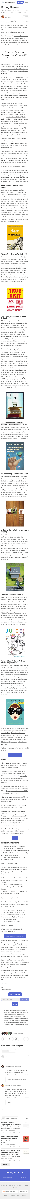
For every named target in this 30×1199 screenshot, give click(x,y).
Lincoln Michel (15, 776)
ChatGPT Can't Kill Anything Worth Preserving (11, 1124)
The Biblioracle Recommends (14, 787)
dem (3, 185)
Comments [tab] (5, 1051)
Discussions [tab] (14, 1118)
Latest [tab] (7, 1118)
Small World (10, 735)
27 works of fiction (22, 797)
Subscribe (20, 2)
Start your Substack (10, 1191)
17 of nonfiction (9, 799)
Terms (20, 1185)
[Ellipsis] (27, 1066)
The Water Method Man (10, 316)
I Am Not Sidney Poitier (13, 117)
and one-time (20, 786)
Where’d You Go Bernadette (12, 661)
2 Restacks (20, 1033)
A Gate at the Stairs (8, 530)
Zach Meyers (8, 1085)
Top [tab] (3, 1118)
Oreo (16, 106)
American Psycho (17, 151)
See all (5, 1164)
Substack (6, 1195)
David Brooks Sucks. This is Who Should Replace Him (10, 1151)
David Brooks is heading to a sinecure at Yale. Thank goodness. (11, 1155)
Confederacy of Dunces (13, 737)
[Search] (27, 1118)
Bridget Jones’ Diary (10, 145)
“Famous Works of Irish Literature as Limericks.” (13, 832)
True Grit (4, 254)
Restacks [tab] (12, 1051)
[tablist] (8, 1051)
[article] (15, 1128)
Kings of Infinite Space (10, 742)
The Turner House (6, 867)
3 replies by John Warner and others (16, 1079)
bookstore (20, 1015)
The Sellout (11, 130)
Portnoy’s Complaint (21, 143)
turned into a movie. (12, 793)
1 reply (8, 1102)
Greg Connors (9, 1066)
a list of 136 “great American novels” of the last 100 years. (13, 772)
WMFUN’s (4, 377)
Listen (26, 17)
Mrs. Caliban (9, 110)
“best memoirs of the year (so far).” (11, 808)
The (2, 742)
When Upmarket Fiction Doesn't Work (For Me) (9, 1137)
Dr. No (13, 733)
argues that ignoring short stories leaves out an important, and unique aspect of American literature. (14, 779)
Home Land (5, 474)
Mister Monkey (22, 742)
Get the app (23, 1191)
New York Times (19, 36)
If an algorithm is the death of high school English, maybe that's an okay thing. (10, 1127)
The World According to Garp (18, 328)
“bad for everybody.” (19, 816)
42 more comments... (7, 1110)
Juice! (3, 595)
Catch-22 (5, 71)
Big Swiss (4, 744)
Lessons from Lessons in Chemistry (8, 1141)
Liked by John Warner (11, 1068)
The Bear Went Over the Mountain (15, 740)
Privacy (16, 1185)
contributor (19, 789)
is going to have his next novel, (15, 791)
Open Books (14, 1021)
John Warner (8, 16)
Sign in (26, 2)
